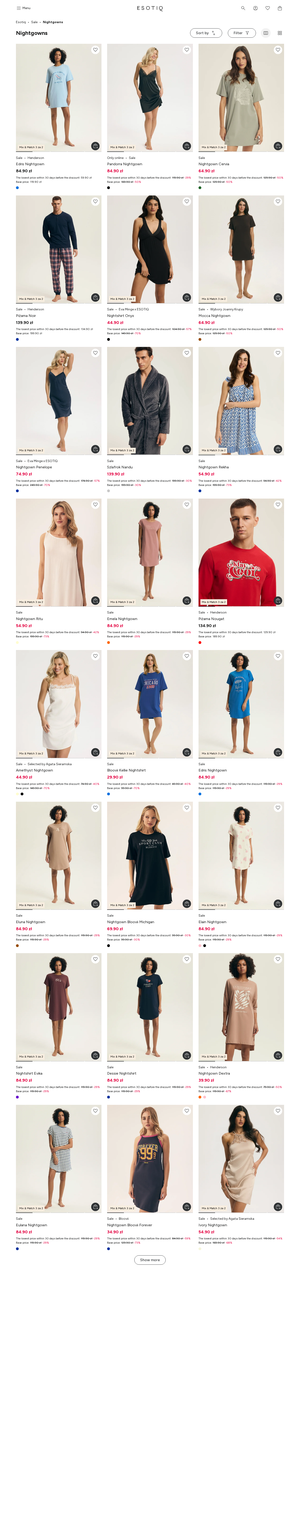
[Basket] (280, 8)
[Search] (243, 8)
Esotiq (21, 22)
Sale (34, 22)
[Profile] (255, 8)
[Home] (150, 8)
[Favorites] (267, 8)
